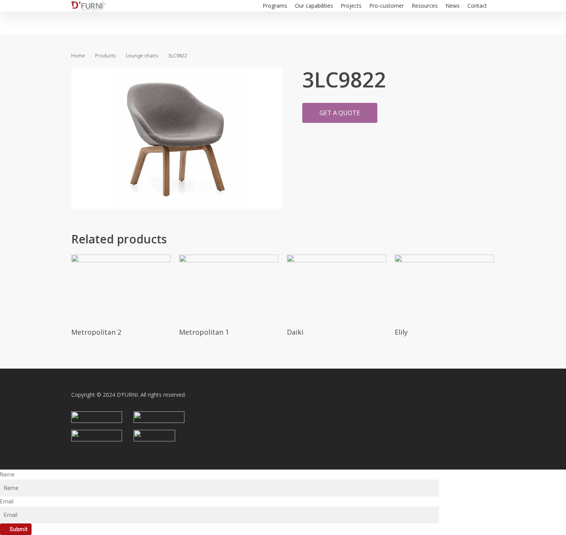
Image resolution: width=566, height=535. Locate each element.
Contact (477, 5)
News (452, 5)
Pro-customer (386, 5)
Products (105, 55)
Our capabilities (314, 5)
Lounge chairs (142, 55)
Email (6, 501)
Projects (351, 5)
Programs (275, 5)
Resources (425, 5)
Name (7, 474)
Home (78, 55)
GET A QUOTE (340, 113)
